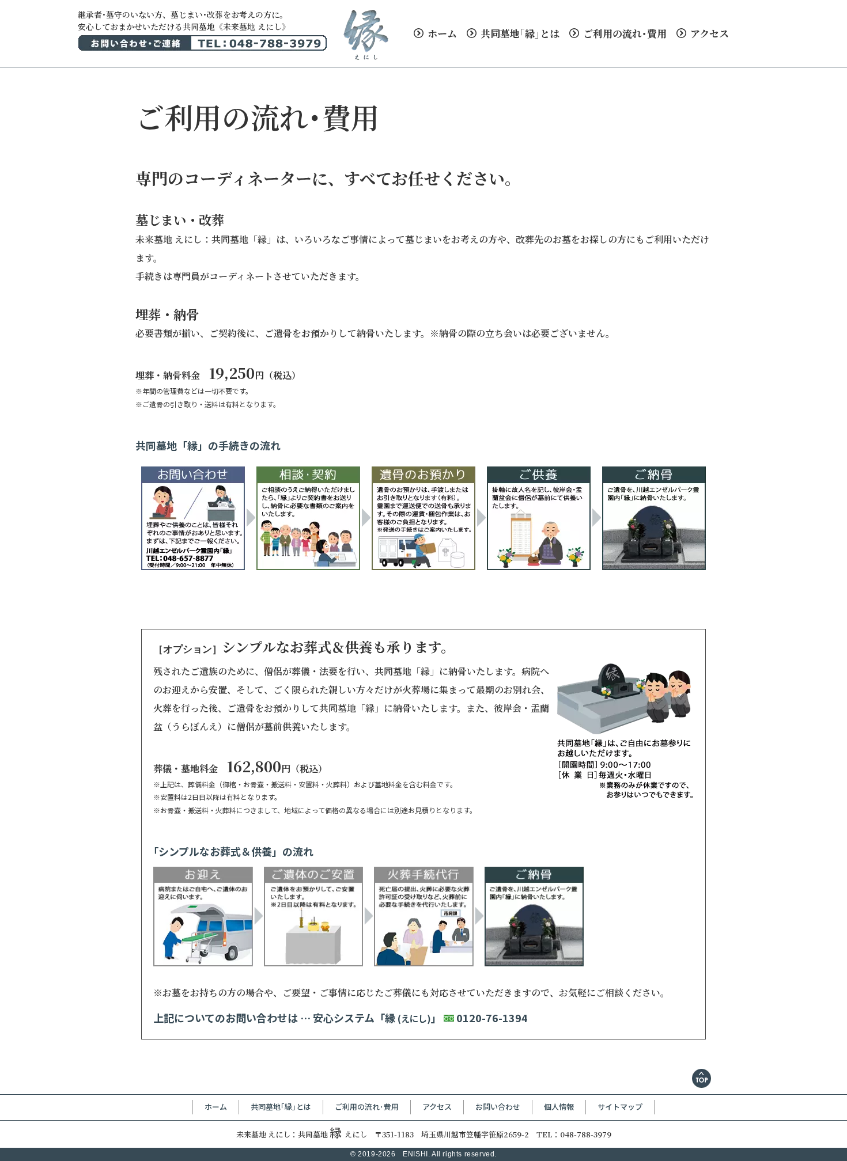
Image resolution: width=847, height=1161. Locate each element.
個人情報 (559, 1106)
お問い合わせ (497, 1106)
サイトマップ (620, 1106)
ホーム (441, 33)
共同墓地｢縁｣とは (518, 33)
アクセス (708, 33)
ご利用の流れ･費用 (624, 33)
